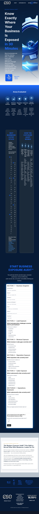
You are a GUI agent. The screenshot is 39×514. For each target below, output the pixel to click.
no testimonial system (12, 363)
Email (8, 306)
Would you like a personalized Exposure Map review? (17, 418)
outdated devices (11, 385)
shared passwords (11, 378)
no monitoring (10, 364)
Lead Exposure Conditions (12, 326)
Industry (9, 311)
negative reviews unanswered (13, 366)
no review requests (11, 361)
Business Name (10, 288)
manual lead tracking (12, 335)
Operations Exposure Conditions (13, 394)
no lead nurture (11, 336)
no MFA (9, 377)
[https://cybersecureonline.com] (7, 3)
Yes (9, 420)
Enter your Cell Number (11, 302)
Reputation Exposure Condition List (13, 359)
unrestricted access (11, 383)
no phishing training (11, 382)
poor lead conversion (12, 352)
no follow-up (10, 331)
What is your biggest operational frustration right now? (16, 406)
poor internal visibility (12, 404)
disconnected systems (12, 402)
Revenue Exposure (10, 344)
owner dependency (11, 399)
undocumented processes (13, 401)
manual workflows (11, 397)
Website (9, 292)
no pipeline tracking (11, 350)
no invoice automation (12, 349)
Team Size (9, 316)
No (8, 421)
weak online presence (12, 368)
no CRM (9, 333)
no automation (10, 328)
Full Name (9, 297)
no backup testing (11, 380)
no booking (10, 330)
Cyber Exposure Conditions (12, 375)
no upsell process (11, 347)
